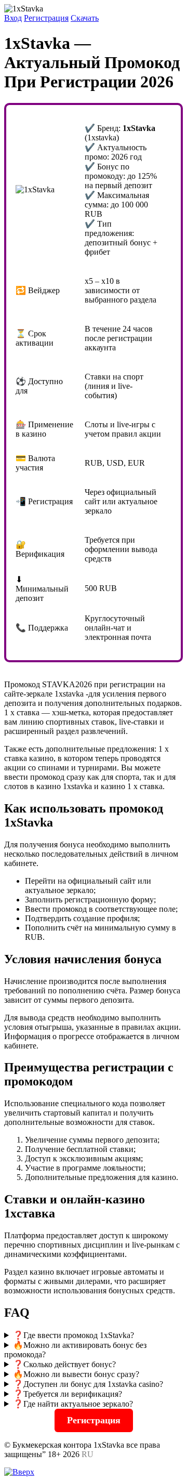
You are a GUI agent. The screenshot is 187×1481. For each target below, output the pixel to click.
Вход (13, 18)
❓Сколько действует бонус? (64, 1364)
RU (88, 1454)
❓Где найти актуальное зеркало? (73, 1403)
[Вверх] (19, 1471)
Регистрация (46, 18)
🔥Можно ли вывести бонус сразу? (76, 1374)
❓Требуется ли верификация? (67, 1394)
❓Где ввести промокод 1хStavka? (73, 1335)
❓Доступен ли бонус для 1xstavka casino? (88, 1384)
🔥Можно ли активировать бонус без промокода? (75, 1350)
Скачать (85, 18)
